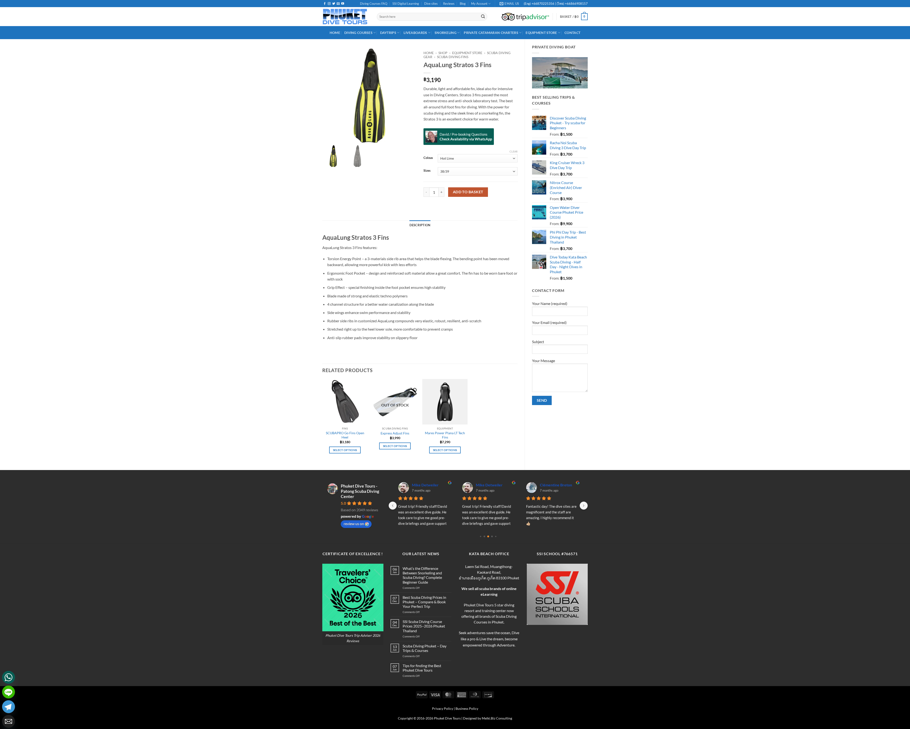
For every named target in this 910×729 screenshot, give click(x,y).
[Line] (8, 692)
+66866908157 (576, 3)
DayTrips (388, 33)
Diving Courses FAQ (373, 3)
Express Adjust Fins (395, 433)
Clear (514, 151)
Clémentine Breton (556, 485)
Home (428, 53)
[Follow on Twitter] (333, 3)
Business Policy (466, 708)
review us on (354, 523)
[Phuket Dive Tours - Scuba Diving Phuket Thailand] (346, 16)
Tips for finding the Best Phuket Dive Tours (422, 667)
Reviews (449, 3)
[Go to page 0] (480, 536)
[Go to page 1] (484, 536)
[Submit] (483, 17)
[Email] (8, 721)
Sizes (427, 170)
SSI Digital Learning (405, 3)
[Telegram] (8, 706)
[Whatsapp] (8, 677)
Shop (442, 53)
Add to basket (468, 192)
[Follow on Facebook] (324, 3)
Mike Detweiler (425, 485)
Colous (428, 158)
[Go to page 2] (488, 536)
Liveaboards (415, 33)
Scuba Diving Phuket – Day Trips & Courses (424, 648)
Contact (572, 33)
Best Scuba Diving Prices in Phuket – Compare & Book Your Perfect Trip (424, 602)
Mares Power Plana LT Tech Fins (445, 435)
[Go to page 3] (492, 536)
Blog (463, 3)
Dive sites (431, 3)
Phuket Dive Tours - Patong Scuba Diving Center (360, 491)
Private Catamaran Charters (491, 33)
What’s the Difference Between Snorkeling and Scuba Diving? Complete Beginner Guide (422, 575)
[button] (574, 16)
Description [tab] (420, 225)
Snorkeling (445, 33)
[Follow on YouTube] (342, 3)
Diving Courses (358, 33)
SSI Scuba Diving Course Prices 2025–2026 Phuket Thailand (424, 626)
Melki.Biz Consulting (497, 718)
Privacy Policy (442, 708)
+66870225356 (543, 3)
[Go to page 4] (495, 536)
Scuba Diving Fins (452, 57)
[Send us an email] (338, 3)
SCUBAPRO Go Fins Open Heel (345, 435)
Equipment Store (541, 33)
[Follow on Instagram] (329, 3)
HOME (335, 33)
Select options (345, 450)
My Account (479, 3)
